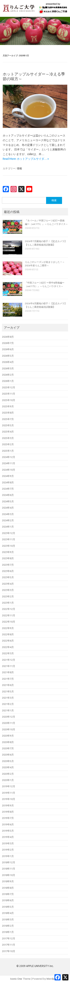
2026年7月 (8, 343)
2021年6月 (8, 685)
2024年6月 (8, 495)
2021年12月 (8, 659)
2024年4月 (8, 507)
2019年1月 (8, 856)
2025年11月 (8, 393)
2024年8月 (8, 482)
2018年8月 (8, 887)
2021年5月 (8, 691)
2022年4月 (8, 647)
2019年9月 (8, 805)
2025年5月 (8, 425)
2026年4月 (8, 362)
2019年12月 (8, 786)
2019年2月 (8, 849)
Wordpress (52, 978)
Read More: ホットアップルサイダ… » (26, 158)
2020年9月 (8, 735)
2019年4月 (8, 837)
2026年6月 (8, 349)
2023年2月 (8, 596)
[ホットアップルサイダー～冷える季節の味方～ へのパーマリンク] (35, 126)
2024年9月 (8, 476)
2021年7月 (8, 678)
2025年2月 (8, 444)
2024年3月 (8, 514)
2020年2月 (8, 773)
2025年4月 (8, 431)
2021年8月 (8, 672)
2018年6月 (8, 900)
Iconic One (16, 978)
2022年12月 (8, 609)
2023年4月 (8, 583)
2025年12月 (8, 387)
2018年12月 (8, 862)
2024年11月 (8, 463)
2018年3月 (8, 919)
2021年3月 (8, 697)
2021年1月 (8, 710)
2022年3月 (8, 653)
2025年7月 (8, 419)
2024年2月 (8, 520)
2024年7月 (8, 488)
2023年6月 (8, 571)
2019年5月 (8, 830)
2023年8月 (8, 558)
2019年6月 (8, 824)
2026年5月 (8, 355)
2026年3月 (8, 368)
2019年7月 (8, 818)
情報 (19, 168)
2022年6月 (8, 640)
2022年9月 (8, 628)
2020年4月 (8, 767)
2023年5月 (8, 577)
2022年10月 (8, 621)
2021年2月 (8, 704)
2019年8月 (8, 811)
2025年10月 (8, 400)
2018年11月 (8, 868)
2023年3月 (8, 590)
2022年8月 (8, 634)
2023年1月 (8, 602)
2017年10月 (8, 951)
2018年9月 (8, 881)
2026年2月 (8, 374)
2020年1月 (8, 780)
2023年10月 (8, 545)
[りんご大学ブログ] (35, 12)
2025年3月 (8, 438)
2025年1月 (8, 450)
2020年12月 (8, 716)
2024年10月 (8, 469)
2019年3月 (8, 843)
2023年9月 (8, 552)
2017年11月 (8, 944)
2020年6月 (8, 754)
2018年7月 (8, 894)
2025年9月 (8, 406)
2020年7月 (8, 748)
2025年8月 (8, 412)
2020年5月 (8, 761)
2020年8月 (8, 742)
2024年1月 (8, 526)
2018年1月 (8, 932)
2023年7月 (8, 564)
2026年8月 (8, 336)
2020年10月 (8, 729)
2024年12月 (8, 457)
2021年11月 (8, 666)
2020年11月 (8, 723)
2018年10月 (8, 875)
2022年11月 (8, 615)
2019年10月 (8, 799)
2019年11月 (8, 792)
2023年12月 (8, 533)
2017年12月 (8, 938)
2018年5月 (8, 906)
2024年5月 (8, 501)
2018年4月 (8, 913)
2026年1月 (8, 381)
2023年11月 (8, 539)
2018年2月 (8, 925)
